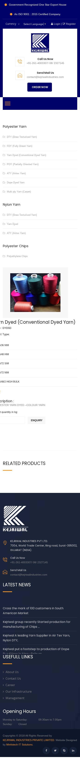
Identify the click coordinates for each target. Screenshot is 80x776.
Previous (8, 288)
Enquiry (36, 420)
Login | (57, 23)
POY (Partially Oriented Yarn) (23, 164)
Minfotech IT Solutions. (19, 744)
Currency (12, 25)
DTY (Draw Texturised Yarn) (22, 137)
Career (10, 685)
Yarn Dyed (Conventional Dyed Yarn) (26, 155)
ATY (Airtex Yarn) (16, 173)
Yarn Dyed (12, 224)
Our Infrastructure (19, 691)
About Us (12, 672)
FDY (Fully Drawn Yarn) (19, 146)
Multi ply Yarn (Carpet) (19, 191)
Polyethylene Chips (17, 256)
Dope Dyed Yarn (15, 182)
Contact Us (13, 678)
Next (62, 288)
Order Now (39, 87)
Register (71, 23)
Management (15, 698)
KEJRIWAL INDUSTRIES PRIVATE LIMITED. (29, 740)
